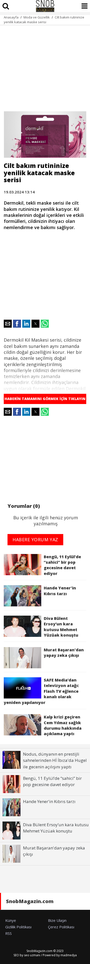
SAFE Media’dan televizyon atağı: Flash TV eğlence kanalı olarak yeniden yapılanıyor (41, 691)
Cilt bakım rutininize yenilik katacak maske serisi (44, 19)
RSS (8, 933)
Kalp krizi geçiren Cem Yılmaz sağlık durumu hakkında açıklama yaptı (63, 725)
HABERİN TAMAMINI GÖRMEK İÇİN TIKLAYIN (45, 398)
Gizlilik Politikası (18, 926)
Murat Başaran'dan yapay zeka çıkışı (64, 652)
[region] (45, 66)
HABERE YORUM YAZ (35, 540)
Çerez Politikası (61, 926)
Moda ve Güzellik (37, 17)
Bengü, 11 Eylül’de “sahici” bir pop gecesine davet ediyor (62, 565)
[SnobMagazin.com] (45, 6)
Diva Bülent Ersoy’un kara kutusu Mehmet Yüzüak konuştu (61, 627)
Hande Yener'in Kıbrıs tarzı (60, 590)
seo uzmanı (32, 955)
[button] (8, 324)
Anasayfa (11, 17)
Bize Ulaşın (57, 920)
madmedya (68, 955)
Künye (10, 920)
